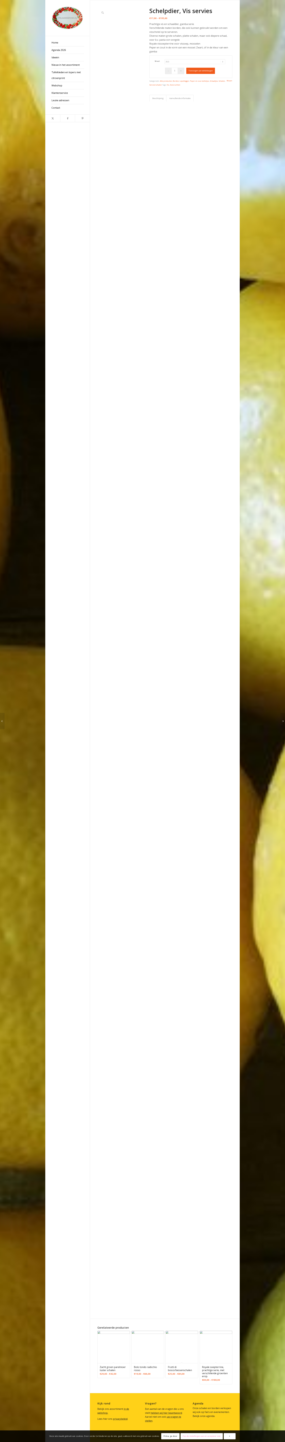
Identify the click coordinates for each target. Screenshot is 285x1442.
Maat (157, 61)
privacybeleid (120, 1418)
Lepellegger (184, 81)
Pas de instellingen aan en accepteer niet (202, 1436)
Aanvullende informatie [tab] (180, 98)
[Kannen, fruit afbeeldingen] (2, 721)
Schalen (222, 81)
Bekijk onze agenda (203, 1416)
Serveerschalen (155, 85)
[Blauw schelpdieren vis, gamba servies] (282, 721)
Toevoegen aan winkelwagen (201, 70)
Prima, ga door (170, 1436)
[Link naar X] (52, 118)
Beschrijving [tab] (157, 98)
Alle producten (166, 81)
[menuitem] (67, 42)
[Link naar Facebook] (67, 118)
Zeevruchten (175, 85)
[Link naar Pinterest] (82, 118)
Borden (176, 81)
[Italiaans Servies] (67, 18)
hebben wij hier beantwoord (166, 1413)
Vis (168, 85)
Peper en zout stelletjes (199, 81)
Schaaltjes (214, 81)
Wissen (229, 80)
